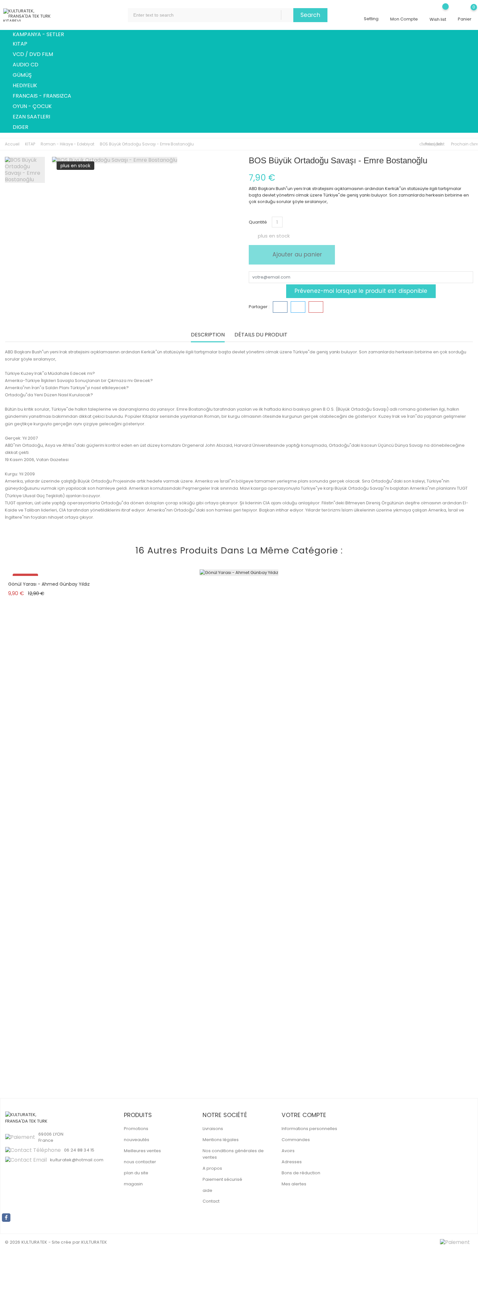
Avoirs (288, 1151)
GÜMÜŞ (26, 75)
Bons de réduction (301, 1173)
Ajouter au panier (296, 254)
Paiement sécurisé (222, 1179)
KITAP (24, 44)
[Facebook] (6, 1217)
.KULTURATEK (93, 1242)
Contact (211, 1201)
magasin (133, 1184)
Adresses (292, 1162)
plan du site (136, 1173)
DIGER (24, 127)
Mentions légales (221, 1140)
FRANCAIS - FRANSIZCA (46, 96)
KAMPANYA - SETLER (38, 34)
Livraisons (213, 1128)
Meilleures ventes (142, 1151)
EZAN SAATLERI (35, 117)
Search (310, 15)
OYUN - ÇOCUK (36, 106)
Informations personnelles (309, 1128)
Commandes (296, 1140)
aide (207, 1190)
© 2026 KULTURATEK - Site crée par (42, 1242)
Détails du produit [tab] (260, 335)
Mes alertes (294, 1184)
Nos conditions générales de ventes (233, 1154)
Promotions (136, 1128)
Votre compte (304, 1115)
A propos (212, 1168)
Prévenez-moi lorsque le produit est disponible (361, 291)
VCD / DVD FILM (36, 54)
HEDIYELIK (29, 86)
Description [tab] (208, 335)
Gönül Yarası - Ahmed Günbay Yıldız (49, 584)
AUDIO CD (29, 65)
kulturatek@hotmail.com (77, 1160)
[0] (464, 12)
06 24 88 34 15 (79, 1150)
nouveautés (136, 1140)
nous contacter (140, 1162)
